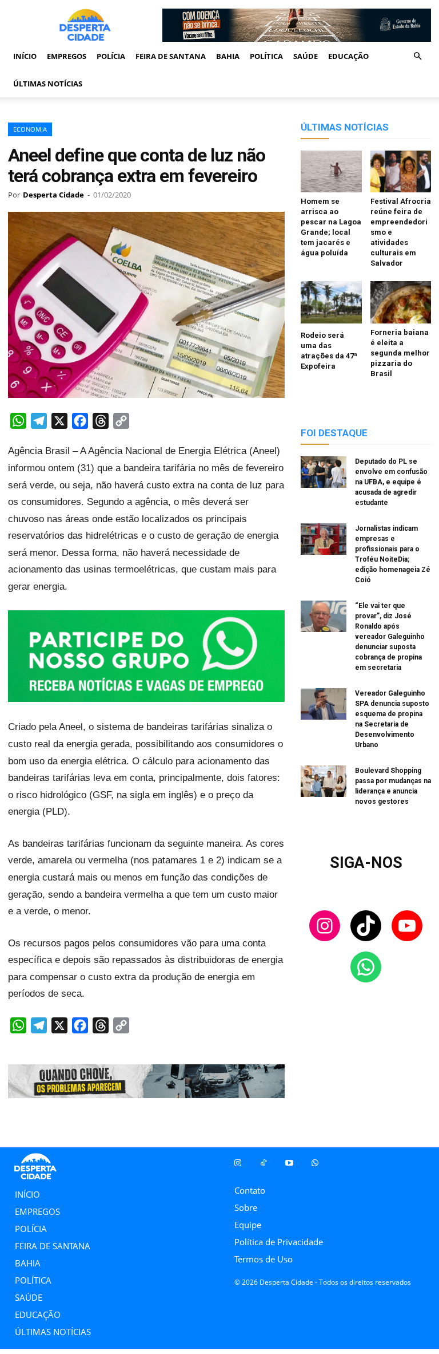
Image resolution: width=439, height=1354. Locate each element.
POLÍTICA (266, 56)
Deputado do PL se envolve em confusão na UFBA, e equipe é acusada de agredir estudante (391, 482)
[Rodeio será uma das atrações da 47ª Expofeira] (331, 303)
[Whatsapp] (315, 1163)
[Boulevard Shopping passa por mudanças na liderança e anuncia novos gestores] (323, 782)
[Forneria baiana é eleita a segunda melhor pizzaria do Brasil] (401, 302)
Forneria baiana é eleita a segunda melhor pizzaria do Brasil (400, 353)
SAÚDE (305, 56)
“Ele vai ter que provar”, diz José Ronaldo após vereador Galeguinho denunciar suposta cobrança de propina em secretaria (390, 637)
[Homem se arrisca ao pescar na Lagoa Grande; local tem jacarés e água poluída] (331, 171)
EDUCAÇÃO (348, 56)
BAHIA (228, 56)
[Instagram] (238, 1163)
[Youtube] (289, 1163)
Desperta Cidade (53, 195)
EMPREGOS (66, 56)
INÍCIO (25, 56)
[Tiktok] (263, 1163)
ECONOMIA (30, 129)
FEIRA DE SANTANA (170, 56)
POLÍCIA (111, 56)
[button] (417, 56)
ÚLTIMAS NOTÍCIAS (47, 83)
